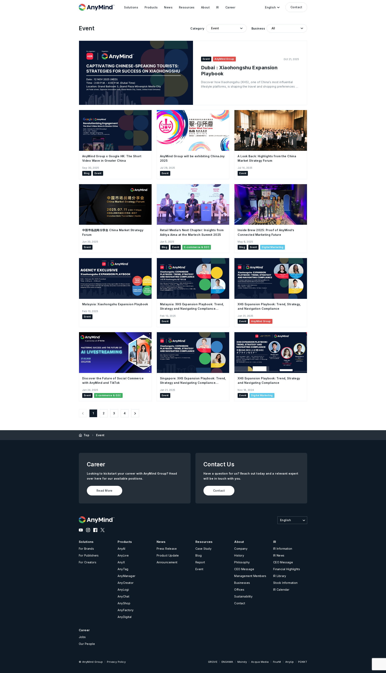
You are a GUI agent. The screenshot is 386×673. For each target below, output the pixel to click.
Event (100, 435)
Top (86, 435)
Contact (296, 7)
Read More (104, 490)
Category (197, 28)
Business (258, 28)
